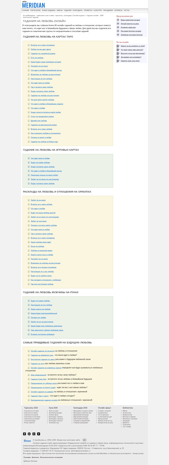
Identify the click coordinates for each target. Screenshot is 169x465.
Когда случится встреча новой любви (46, 112)
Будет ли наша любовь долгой (43, 213)
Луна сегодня (53, 411)
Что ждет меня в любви (40, 83)
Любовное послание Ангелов (132, 35)
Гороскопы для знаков (31, 419)
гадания (67, 10)
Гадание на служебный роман (43, 53)
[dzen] (38, 435)
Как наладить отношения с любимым (46, 280)
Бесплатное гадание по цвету (43, 359)
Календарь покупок (55, 421)
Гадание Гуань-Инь (38, 379)
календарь (78, 10)
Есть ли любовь (37, 58)
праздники (108, 10)
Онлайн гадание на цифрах (42, 392)
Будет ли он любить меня (41, 276)
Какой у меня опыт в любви (42, 255)
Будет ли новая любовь (40, 162)
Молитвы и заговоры (130, 419)
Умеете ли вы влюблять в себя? (133, 46)
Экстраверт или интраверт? (131, 57)
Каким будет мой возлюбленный (44, 313)
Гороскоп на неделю (31, 415)
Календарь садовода (56, 419)
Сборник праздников (80, 423)
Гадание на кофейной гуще (42, 355)
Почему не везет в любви (41, 137)
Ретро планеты (29, 423)
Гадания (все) (103, 413)
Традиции (126, 421)
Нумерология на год (105, 421)
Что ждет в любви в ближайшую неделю (47, 104)
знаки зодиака (48, 10)
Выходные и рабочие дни (82, 413)
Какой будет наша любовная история (46, 62)
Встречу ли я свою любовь (41, 129)
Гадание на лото (37, 364)
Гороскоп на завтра (31, 413)
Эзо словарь (127, 426)
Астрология (127, 413)
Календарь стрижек (55, 417)
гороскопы (35, 10)
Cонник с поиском (104, 411)
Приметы (126, 423)
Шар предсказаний (38, 375)
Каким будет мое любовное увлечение (46, 326)
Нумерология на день (105, 423)
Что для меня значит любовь (42, 100)
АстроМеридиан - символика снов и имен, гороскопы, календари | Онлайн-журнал (54, 15)
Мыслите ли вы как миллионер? (133, 53)
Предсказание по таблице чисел (44, 383)
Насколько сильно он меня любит (44, 175)
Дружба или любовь (39, 121)
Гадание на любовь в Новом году (44, 142)
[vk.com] (24, 435)
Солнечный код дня (105, 417)
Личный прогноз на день (130, 24)
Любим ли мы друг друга (41, 49)
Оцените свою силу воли (130, 61)
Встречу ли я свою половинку (43, 45)
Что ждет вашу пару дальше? (132, 50)
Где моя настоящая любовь (42, 284)
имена (60, 10)
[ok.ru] (34, 435)
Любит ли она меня (39, 221)
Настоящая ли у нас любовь (42, 271)
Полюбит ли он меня (39, 66)
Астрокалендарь (30, 421)
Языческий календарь (81, 419)
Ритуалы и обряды (129, 417)
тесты (126, 10)
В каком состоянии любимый (42, 334)
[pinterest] (29, 435)
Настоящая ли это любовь (41, 79)
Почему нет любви (38, 317)
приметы (88, 10)
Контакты (35, 457)
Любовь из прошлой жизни (41, 250)
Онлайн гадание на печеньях (43, 351)
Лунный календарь (55, 413)
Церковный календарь (81, 415)
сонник (25, 10)
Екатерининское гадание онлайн (44, 400)
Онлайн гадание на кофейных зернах (46, 368)
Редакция (27, 457)
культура (98, 10)
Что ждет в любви (38, 108)
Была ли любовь (37, 246)
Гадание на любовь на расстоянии (45, 95)
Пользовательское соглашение (51, 457)
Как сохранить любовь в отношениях (46, 133)
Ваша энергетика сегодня (130, 20)
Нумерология (127, 415)
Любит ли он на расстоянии (42, 322)
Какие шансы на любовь (40, 309)
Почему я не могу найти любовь (44, 225)
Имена (125, 411)
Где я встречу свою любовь (42, 87)
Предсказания (103, 419)
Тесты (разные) (103, 415)
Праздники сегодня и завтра (83, 411)
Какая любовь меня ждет (41, 242)
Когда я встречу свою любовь (43, 91)
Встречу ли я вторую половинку (43, 267)
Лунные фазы (53, 415)
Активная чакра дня (128, 27)
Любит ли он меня (38, 200)
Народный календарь (80, 417)
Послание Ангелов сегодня (131, 31)
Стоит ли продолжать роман (42, 116)
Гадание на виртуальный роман (44, 125)
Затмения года (54, 423)
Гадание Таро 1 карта (39, 396)
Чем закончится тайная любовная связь (47, 330)
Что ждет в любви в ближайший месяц (46, 70)
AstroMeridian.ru (40, 440)
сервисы (118, 10)
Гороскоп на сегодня (31, 411)
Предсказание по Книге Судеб (43, 387)
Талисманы (127, 424)
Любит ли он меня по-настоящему (45, 179)
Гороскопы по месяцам (32, 417)
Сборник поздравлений (81, 421)
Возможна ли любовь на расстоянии (45, 74)
